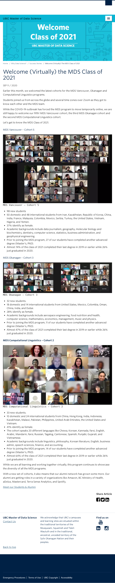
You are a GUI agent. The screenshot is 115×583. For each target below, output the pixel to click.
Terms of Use (34, 578)
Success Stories (35, 63)
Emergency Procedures (14, 578)
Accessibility (66, 578)
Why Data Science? (18, 63)
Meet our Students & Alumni (19, 487)
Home (5, 63)
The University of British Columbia (49, 6)
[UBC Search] (108, 3)
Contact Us (9, 521)
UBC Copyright (51, 578)
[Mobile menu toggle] (108, 18)
